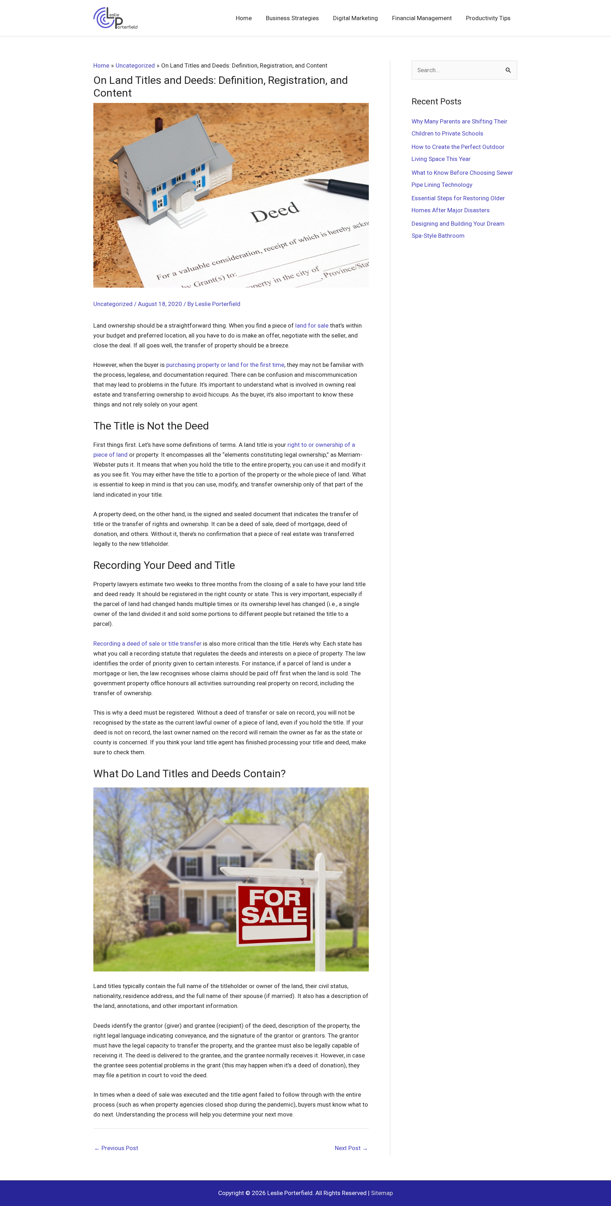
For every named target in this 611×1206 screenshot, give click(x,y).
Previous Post (116, 1148)
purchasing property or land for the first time (225, 364)
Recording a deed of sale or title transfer (147, 643)
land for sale (311, 325)
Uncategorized (113, 303)
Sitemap (382, 1192)
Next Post (351, 1148)
